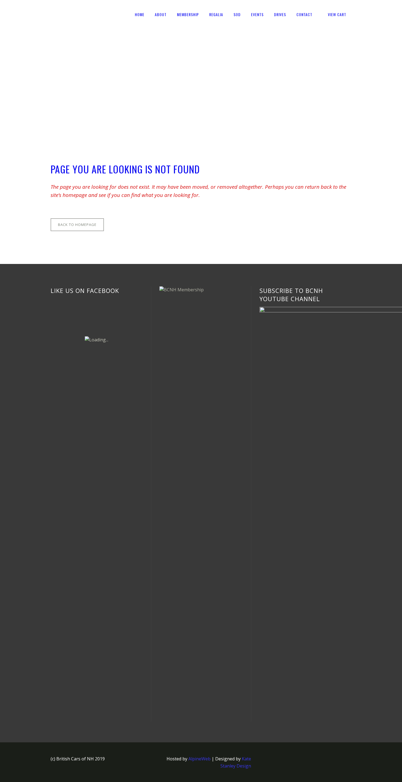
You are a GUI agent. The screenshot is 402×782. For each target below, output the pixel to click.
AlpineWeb (199, 759)
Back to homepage (77, 224)
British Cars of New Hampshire (82, 80)
